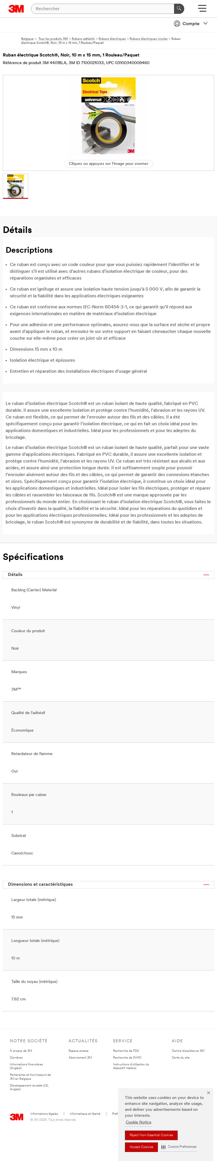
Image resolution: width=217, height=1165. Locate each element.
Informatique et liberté (85, 1114)
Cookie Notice (138, 1122)
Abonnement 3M (80, 1057)
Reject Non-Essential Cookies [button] (151, 1135)
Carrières (16, 1057)
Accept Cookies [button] (141, 1147)
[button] (179, 1147)
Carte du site (181, 1057)
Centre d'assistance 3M (188, 1051)
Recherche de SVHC (127, 1057)
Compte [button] (191, 24)
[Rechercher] (179, 9)
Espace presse (78, 1051)
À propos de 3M (21, 1051)
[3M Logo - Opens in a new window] (16, 9)
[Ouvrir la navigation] (202, 10)
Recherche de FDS (126, 1051)
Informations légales (44, 1114)
